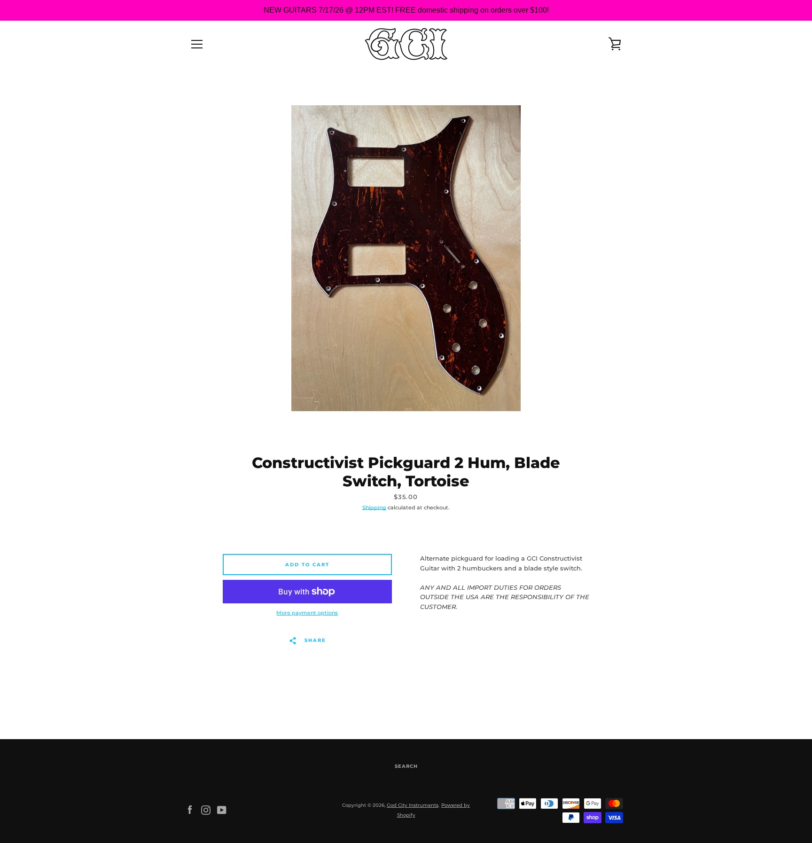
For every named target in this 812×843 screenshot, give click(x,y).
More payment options (307, 612)
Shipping (374, 507)
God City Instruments (412, 805)
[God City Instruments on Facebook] (190, 809)
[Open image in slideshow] (406, 258)
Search (406, 766)
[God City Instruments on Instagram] (206, 809)
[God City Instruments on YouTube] (221, 809)
